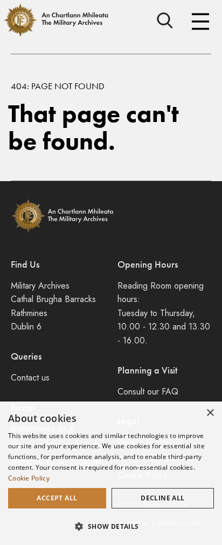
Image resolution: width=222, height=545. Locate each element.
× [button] (210, 413)
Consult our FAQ (147, 391)
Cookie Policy (29, 478)
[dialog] (111, 473)
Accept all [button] (57, 498)
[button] (111, 526)
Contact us (30, 377)
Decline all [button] (162, 498)
